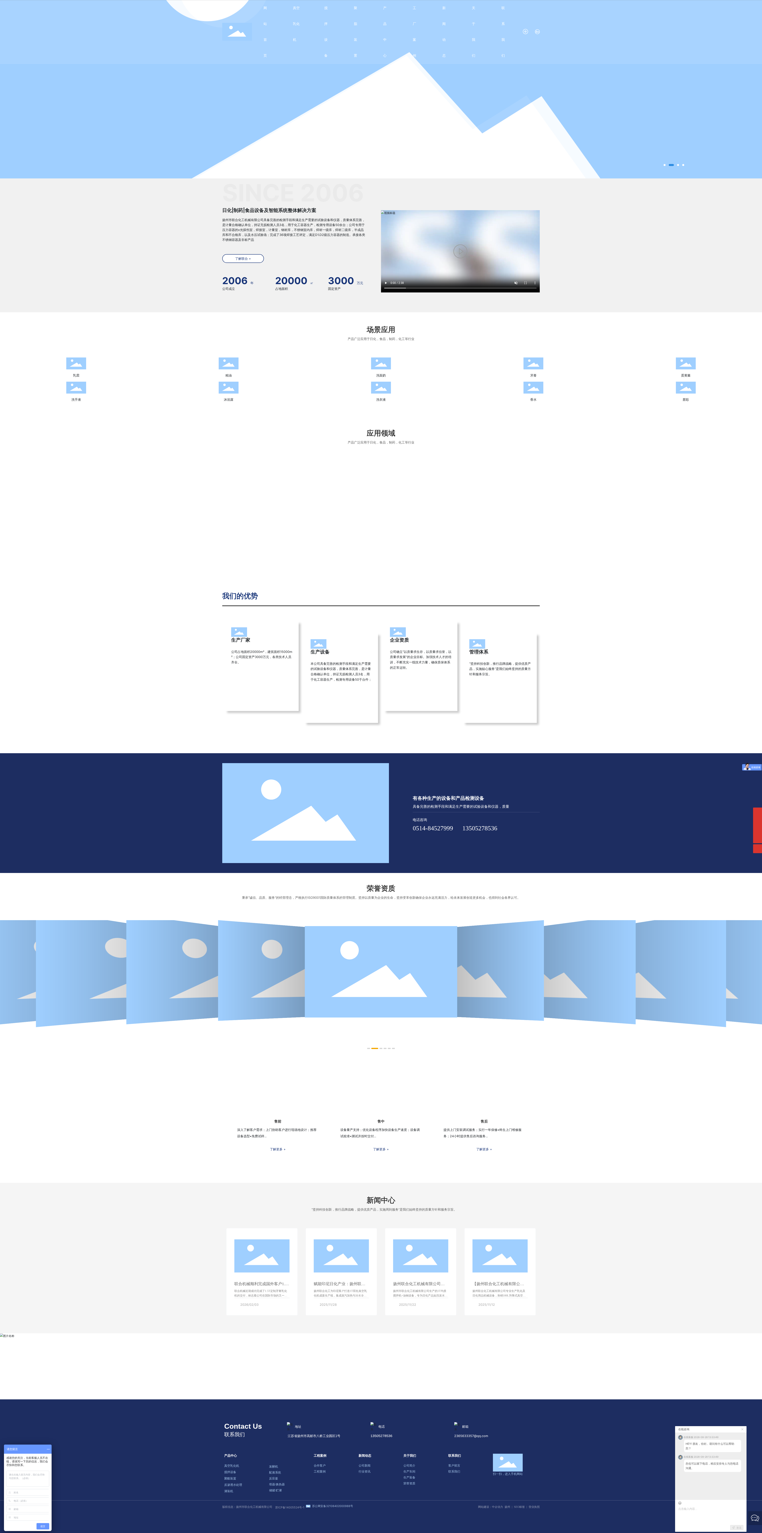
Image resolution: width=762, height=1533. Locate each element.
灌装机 (228, 1491)
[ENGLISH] (537, 31)
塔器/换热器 (277, 1484)
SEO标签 (519, 1506)
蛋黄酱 (686, 375)
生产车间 (409, 1471)
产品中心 (230, 1455)
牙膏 (533, 375)
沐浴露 (228, 399)
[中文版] (525, 31)
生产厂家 (240, 640)
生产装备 (409, 1477)
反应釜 (273, 1478)
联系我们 (454, 1455)
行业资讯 (364, 1471)
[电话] (757, 812)
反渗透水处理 (233, 1484)
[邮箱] (757, 820)
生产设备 (320, 652)
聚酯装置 (230, 1478)
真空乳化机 (231, 1465)
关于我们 (409, 1455)
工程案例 (320, 1455)
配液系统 (275, 1472)
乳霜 (76, 375)
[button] (665, 165)
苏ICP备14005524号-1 (289, 1507)
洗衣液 (381, 399)
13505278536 (479, 828)
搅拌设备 (230, 1472)
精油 (228, 375)
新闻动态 (365, 1455)
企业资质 (399, 640)
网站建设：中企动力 (490, 1506)
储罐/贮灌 (275, 1490)
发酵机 (273, 1466)
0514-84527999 (433, 828)
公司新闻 (364, 1465)
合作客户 (320, 1465)
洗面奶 (381, 375)
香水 (533, 399)
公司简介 (409, 1465)
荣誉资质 (409, 1483)
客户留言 (454, 1465)
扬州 (507, 1506)
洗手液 (76, 399)
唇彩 (686, 399)
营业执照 (534, 1506)
